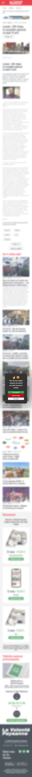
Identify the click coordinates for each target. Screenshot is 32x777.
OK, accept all (16, 392)
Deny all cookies (16, 395)
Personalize (16, 399)
